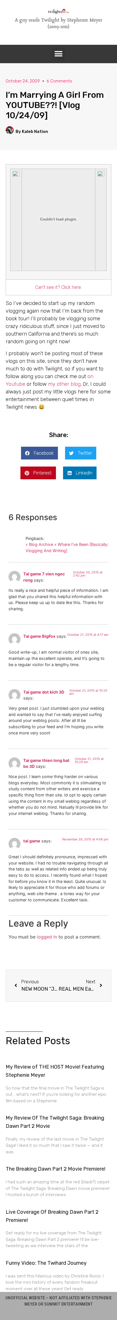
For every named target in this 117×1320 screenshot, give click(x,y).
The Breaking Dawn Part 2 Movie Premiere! (55, 1169)
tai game (31, 840)
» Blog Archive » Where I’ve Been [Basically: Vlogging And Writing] (67, 547)
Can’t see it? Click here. (58, 287)
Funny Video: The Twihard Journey (46, 1263)
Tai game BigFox (39, 636)
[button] (58, 54)
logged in (47, 937)
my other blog (64, 384)
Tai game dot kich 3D (43, 692)
